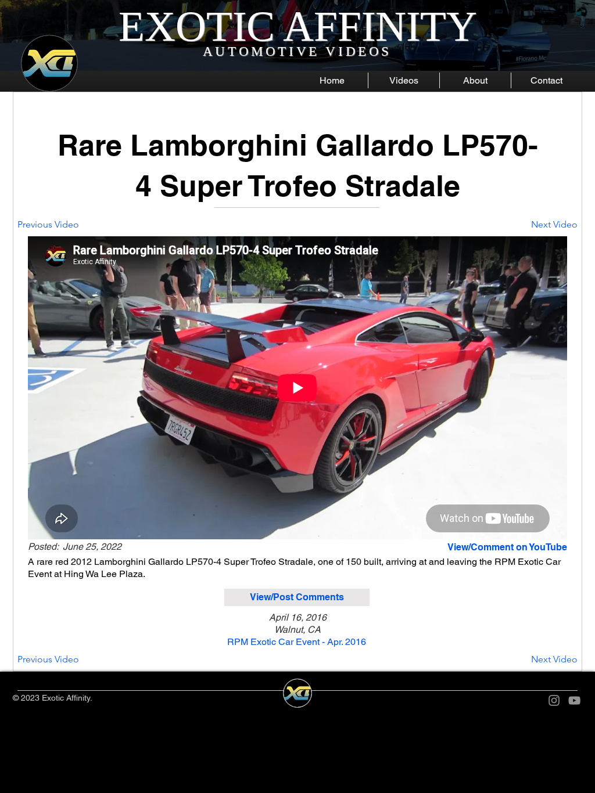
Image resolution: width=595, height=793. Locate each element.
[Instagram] (554, 700)
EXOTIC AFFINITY (298, 26)
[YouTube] (574, 700)
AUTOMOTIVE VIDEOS (297, 51)
